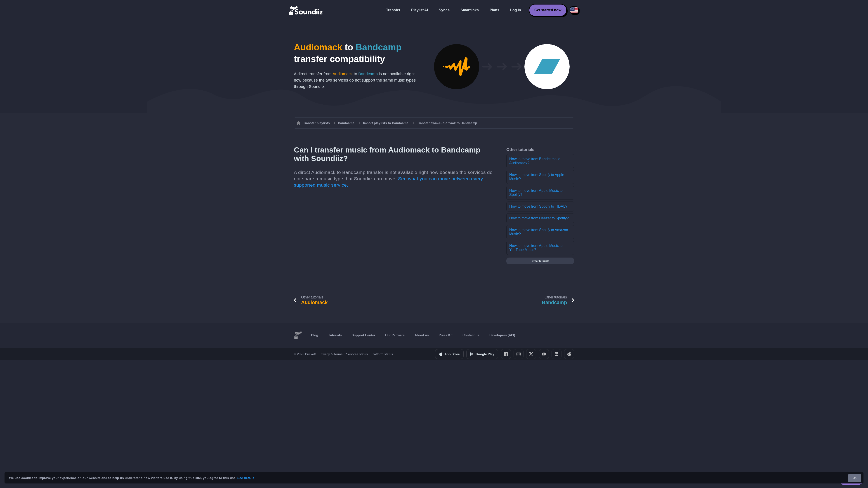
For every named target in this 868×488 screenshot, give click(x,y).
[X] (531, 354)
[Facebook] (506, 354)
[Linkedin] (556, 354)
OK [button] (855, 478)
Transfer (393, 10)
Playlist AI (419, 10)
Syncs (444, 10)
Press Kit (446, 335)
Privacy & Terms (330, 354)
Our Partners (395, 335)
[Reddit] (569, 354)
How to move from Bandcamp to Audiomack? (534, 161)
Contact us (470, 335)
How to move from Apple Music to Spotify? (536, 193)
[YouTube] (544, 354)
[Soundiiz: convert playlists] (298, 335)
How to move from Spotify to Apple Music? (536, 177)
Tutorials (335, 335)
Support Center (363, 335)
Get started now (547, 10)
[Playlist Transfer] (306, 10)
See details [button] (245, 478)
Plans (494, 10)
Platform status (382, 354)
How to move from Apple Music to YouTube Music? (536, 248)
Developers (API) (502, 335)
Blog (314, 335)
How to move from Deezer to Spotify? (539, 218)
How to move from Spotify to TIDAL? (538, 206)
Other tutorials (540, 261)
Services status (357, 354)
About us (422, 335)
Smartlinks (469, 10)
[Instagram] (519, 354)
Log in (515, 10)
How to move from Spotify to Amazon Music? (538, 232)
